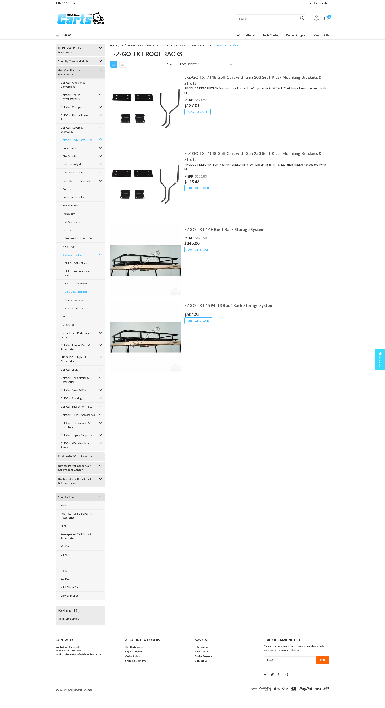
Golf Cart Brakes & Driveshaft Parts (71, 96)
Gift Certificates (319, 3)
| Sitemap (87, 689)
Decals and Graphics (73, 197)
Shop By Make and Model (73, 61)
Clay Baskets (69, 156)
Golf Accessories (72, 221)
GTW (64, 554)
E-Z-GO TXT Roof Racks (77, 291)
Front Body (69, 213)
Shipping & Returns (135, 660)
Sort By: (171, 64)
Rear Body (68, 316)
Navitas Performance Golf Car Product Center (74, 467)
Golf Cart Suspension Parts (76, 406)
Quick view (145, 109)
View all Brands (69, 595)
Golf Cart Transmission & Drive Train (75, 425)
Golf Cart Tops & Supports (76, 435)
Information (244, 35)
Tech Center (270, 35)
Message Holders (74, 308)
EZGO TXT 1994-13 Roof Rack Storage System (228, 305)
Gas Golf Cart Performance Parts (76, 335)
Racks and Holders (72, 254)
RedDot (65, 579)
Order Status (132, 656)
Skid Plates (68, 324)
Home (113, 45)
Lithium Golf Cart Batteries (75, 456)
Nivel (63, 505)
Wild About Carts (71, 587)
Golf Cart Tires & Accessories (78, 414)
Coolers (67, 189)
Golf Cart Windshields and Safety (76, 445)
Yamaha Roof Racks (74, 300)
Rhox (64, 525)
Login (128, 651)
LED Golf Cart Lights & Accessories (73, 359)
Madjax (65, 546)
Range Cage (69, 246)
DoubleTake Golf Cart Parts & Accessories (75, 481)
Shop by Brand (67, 497)
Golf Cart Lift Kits (71, 369)
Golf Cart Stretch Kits (74, 172)
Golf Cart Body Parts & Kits (76, 139)
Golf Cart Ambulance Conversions (73, 84)
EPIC (63, 562)
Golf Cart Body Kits (73, 164)
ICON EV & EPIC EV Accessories (69, 50)
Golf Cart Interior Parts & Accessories (75, 347)
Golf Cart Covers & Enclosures (72, 129)
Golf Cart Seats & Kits (73, 390)
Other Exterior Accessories (77, 238)
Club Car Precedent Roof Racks (77, 273)
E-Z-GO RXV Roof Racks (77, 283)
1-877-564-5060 (66, 3)
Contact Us (321, 35)
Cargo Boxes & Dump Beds (77, 180)
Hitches (67, 230)
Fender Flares (70, 205)
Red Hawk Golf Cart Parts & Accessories (77, 515)
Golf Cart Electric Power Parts (75, 117)
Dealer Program (296, 35)
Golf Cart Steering (71, 398)
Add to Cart (197, 111)
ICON (64, 571)
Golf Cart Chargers (72, 107)
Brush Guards (70, 147)
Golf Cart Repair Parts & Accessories (75, 379)
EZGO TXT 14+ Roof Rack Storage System (224, 229)
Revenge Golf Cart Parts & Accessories (76, 536)
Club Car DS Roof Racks (76, 263)
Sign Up (139, 651)
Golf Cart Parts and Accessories (70, 72)
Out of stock (198, 188)
